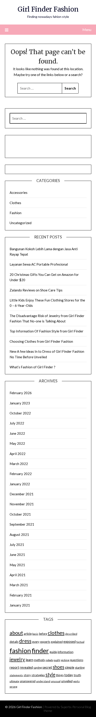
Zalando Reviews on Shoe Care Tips (36, 290)
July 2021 (17, 545)
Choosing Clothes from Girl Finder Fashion (41, 341)
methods (39, 660)
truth (77, 675)
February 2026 (21, 393)
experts (45, 641)
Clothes (15, 203)
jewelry (17, 659)
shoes (58, 667)
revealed (26, 667)
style (50, 674)
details (14, 641)
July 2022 (17, 423)
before (43, 633)
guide (53, 652)
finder (40, 650)
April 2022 (17, 454)
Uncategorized (20, 223)
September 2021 (22, 524)
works (76, 681)
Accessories (18, 193)
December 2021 (21, 494)
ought (57, 660)
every (36, 641)
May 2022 (17, 443)
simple (69, 667)
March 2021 (19, 585)
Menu (86, 29)
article (28, 633)
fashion (20, 650)
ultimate (14, 681)
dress (25, 641)
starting (80, 667)
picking (65, 660)
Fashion (15, 213)
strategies (38, 675)
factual (80, 641)
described (71, 633)
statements (16, 675)
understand (43, 681)
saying (37, 667)
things (60, 675)
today (68, 675)
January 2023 (20, 403)
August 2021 (19, 535)
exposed (69, 641)
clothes (56, 633)
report (14, 667)
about (16, 633)
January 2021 (20, 605)
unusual (56, 681)
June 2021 (17, 555)
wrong (13, 686)
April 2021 (17, 575)
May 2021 (17, 565)
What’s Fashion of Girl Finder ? (32, 367)
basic (35, 633)
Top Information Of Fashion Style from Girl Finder (46, 331)
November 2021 (22, 504)
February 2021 (21, 595)
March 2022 (19, 464)
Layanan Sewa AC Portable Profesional (39, 264)
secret (47, 667)
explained (57, 641)
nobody (49, 660)
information (65, 652)
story (27, 675)
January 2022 (20, 484)
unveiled (67, 681)
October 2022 (20, 413)
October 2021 (20, 514)
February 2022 (21, 474)
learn (29, 660)
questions (76, 660)
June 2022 (17, 433)
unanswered (27, 681)
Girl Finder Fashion (48, 9)
